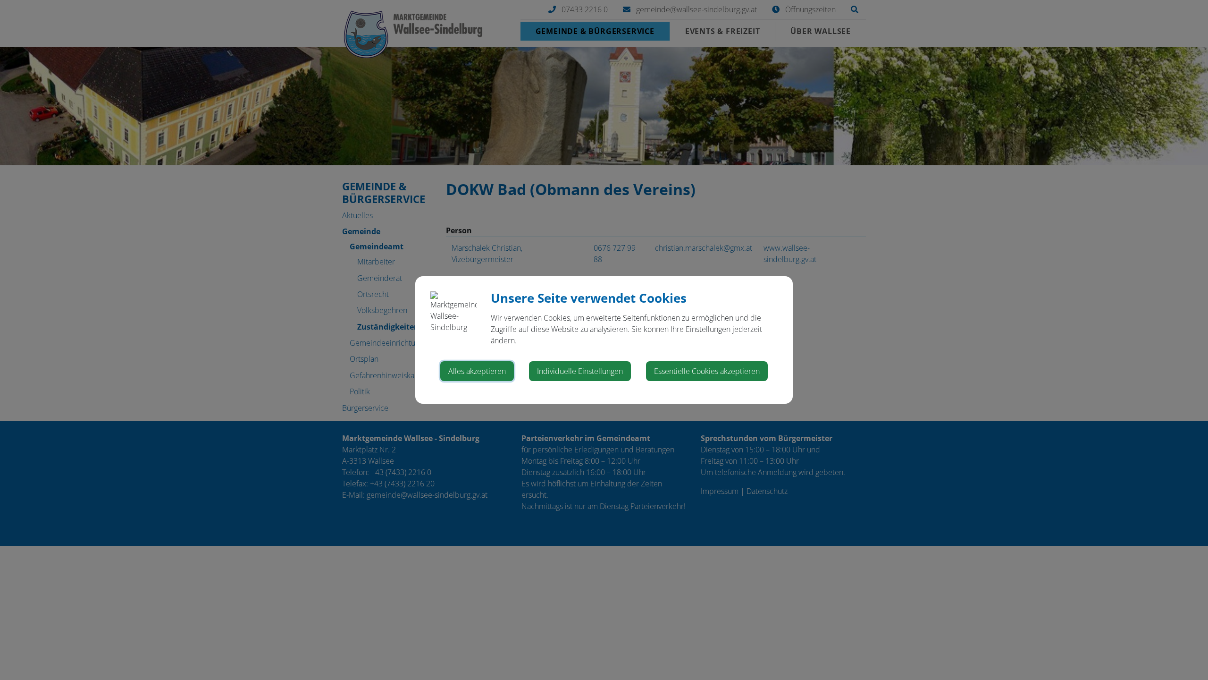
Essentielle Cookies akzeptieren (707, 371)
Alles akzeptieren (477, 371)
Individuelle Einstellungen (580, 371)
